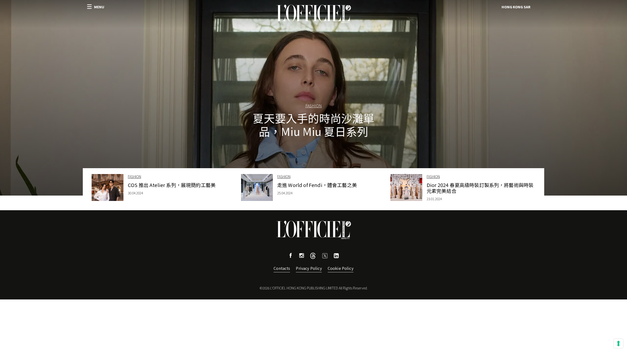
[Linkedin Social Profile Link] (336, 256)
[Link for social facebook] (290, 256)
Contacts (282, 268)
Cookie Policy (340, 268)
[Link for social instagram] (301, 256)
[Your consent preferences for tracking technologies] (618, 343)
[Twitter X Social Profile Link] (313, 257)
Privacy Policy (309, 268)
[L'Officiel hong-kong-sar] (313, 14)
